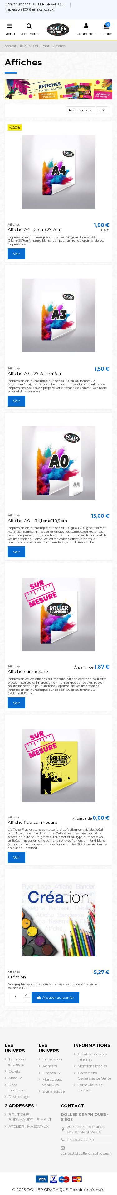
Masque (15, 1077)
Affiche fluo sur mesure (32, 822)
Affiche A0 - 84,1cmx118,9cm (37, 520)
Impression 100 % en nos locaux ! (30, 10)
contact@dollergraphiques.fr (86, 1153)
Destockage (18, 1096)
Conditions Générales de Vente (94, 1075)
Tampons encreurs (17, 1062)
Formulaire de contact (90, 1087)
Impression (52, 1059)
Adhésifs (49, 1066)
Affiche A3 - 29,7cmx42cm (35, 373)
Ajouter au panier (58, 997)
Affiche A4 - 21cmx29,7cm (34, 229)
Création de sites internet (92, 1057)
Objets (14, 1071)
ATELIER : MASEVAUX (28, 1126)
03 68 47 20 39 (80, 1139)
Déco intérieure (17, 1087)
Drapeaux (51, 1072)
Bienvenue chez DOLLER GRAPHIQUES (36, 4)
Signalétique (53, 1091)
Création (17, 976)
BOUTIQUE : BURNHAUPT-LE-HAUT (29, 1117)
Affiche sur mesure (28, 671)
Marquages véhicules (52, 1082)
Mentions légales (92, 1066)
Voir (16, 253)
